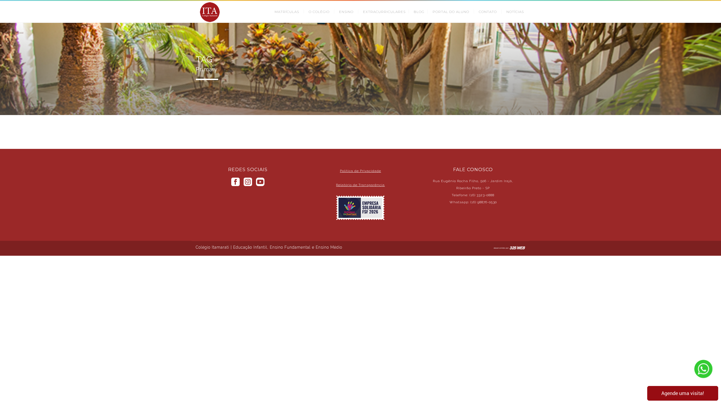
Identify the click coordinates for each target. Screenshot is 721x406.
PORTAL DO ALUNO (451, 12)
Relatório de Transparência (360, 185)
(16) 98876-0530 (483, 202)
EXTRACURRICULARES (384, 12)
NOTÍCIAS (515, 12)
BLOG (419, 12)
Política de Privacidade (360, 171)
